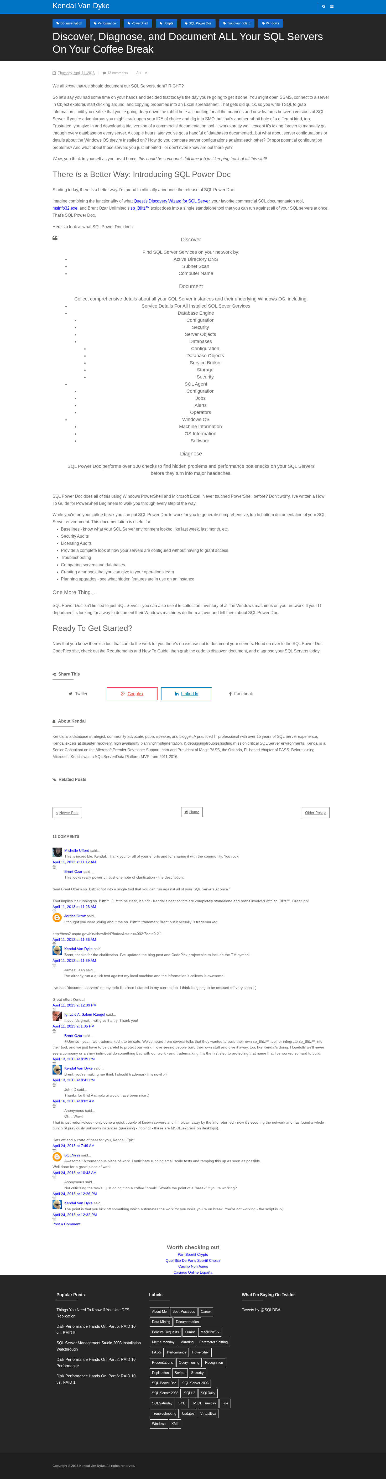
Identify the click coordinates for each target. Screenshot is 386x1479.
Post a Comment (66, 1224)
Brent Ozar (73, 871)
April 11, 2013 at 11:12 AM (74, 862)
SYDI (182, 1403)
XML (175, 1424)
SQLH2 (189, 1393)
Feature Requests (165, 1332)
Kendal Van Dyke (81, 6)
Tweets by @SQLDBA (261, 1309)
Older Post (314, 813)
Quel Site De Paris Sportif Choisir (193, 1260)
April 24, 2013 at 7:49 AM (74, 1146)
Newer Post (69, 813)
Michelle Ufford (76, 850)
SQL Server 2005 (195, 1383)
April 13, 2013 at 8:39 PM (74, 1059)
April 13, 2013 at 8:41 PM (74, 1080)
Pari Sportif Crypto (193, 1254)
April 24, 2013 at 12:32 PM (75, 1215)
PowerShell (140, 23)
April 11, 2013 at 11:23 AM (74, 907)
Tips (225, 1403)
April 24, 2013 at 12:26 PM (75, 1194)
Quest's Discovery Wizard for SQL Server (172, 201)
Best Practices (184, 1312)
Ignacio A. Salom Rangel (84, 1014)
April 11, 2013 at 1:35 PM (74, 1026)
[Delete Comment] (191, 867)
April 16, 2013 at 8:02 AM (74, 1101)
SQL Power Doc (200, 23)
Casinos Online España (193, 1272)
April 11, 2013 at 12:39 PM (75, 1005)
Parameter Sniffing (213, 1342)
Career (206, 1312)
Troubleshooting (239, 23)
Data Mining (161, 1322)
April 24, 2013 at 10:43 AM (75, 1173)
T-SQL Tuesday (204, 1403)
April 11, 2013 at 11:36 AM (74, 939)
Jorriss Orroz (75, 916)
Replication (160, 1373)
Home (194, 812)
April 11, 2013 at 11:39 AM (74, 960)
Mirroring (187, 1342)
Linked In (189, 694)
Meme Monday (163, 1342)
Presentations (162, 1362)
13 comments (117, 73)
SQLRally (208, 1393)
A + (139, 73)
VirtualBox (208, 1413)
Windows (272, 23)
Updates (188, 1413)
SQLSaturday (162, 1403)
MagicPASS (210, 1332)
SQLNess (72, 1155)
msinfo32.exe (65, 208)
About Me (159, 1312)
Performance (107, 23)
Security (197, 1373)
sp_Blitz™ (140, 208)
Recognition (214, 1362)
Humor (190, 1332)
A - (147, 73)
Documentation (71, 23)
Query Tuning (189, 1362)
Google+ (136, 694)
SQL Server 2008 (165, 1393)
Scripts (168, 23)
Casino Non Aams (193, 1266)
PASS (156, 1352)
